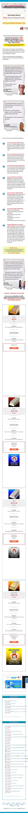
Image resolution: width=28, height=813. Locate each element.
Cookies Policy (12, 805)
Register (8, 803)
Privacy (11, 804)
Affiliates (22, 804)
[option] (13, 682)
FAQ (13, 803)
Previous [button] (4, 682)
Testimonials (18, 803)
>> (22, 716)
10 (18, 716)
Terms (7, 804)
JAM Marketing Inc (13, 808)
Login (18, 805)
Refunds (16, 804)
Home (4, 803)
